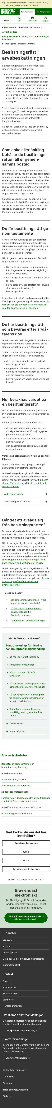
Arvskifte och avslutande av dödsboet (21, 807)
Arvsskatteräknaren (11, 773)
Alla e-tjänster (10, 952)
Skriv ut (7, 1096)
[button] (26, 843)
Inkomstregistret (11, 965)
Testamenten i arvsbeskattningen (28, 620)
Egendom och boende (29, 27)
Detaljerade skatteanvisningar (21, 1030)
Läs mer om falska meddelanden (26, 5)
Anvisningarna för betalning (15, 785)
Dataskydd (8, 1076)
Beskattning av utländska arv (16, 813)
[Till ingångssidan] (8, 11)
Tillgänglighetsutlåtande (15, 1089)
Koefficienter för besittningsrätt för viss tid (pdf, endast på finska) (25, 483)
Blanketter (8, 999)
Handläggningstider (13, 1005)
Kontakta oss (9, 987)
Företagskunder (43, 12)
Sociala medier (10, 993)
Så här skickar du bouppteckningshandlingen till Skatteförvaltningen (26, 612)
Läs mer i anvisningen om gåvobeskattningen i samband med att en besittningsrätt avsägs (25, 559)
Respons (7, 1083)
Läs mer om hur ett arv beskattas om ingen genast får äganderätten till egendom (26, 304)
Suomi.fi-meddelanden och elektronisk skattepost (25, 917)
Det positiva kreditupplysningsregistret (23, 958)
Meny (6, 21)
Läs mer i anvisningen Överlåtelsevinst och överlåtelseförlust (25, 581)
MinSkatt (7, 940)
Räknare (7, 946)
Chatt (6, 981)
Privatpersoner (27, 12)
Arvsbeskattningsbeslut (13, 779)
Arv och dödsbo (9, 32)
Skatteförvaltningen (16, 1057)
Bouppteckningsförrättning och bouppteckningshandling (25, 37)
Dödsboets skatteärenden (15, 791)
